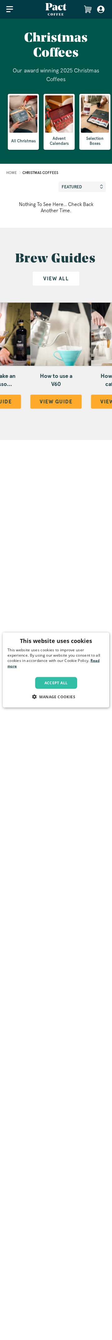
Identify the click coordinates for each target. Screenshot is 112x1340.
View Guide (56, 401)
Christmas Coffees (40, 173)
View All (56, 278)
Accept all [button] (56, 682)
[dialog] (56, 670)
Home (11, 173)
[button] (56, 696)
